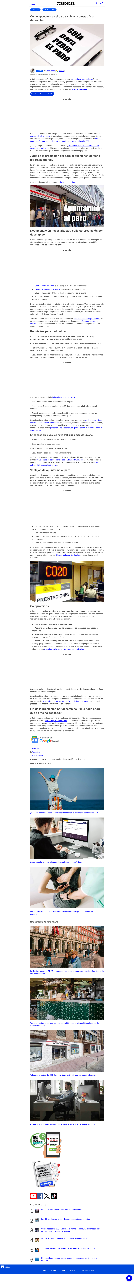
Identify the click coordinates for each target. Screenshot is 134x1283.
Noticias (35, 748)
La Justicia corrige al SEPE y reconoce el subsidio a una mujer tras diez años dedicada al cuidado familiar (67, 972)
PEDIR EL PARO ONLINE (42, 94)
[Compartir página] (101, 3)
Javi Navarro (50, 71)
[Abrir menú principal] (33, 3)
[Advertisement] (67, 115)
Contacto (53, 1270)
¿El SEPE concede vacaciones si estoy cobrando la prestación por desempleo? (64, 813)
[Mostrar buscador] (97, 3)
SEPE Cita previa (79, 89)
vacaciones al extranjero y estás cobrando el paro (65, 649)
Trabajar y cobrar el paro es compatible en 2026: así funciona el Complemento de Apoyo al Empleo (64, 1024)
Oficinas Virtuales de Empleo (68, 555)
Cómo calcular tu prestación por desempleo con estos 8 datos (56, 862)
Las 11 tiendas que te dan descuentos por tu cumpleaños (65, 1219)
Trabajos (35, 10)
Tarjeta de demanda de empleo (48, 289)
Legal (63, 1270)
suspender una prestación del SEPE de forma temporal (65, 701)
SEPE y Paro (49, 10)
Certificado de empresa (44, 286)
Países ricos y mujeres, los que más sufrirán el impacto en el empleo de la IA (62, 1124)
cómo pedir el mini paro (40, 136)
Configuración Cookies (87, 1270)
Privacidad (73, 1270)
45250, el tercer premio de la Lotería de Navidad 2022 (64, 1239)
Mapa (44, 1270)
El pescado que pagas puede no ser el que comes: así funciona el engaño (69, 1259)
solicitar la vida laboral (67, 182)
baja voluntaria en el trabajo (63, 397)
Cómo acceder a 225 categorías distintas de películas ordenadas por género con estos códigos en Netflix (70, 1230)
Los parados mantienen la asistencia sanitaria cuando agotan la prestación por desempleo (63, 913)
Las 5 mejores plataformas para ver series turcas (61, 1209)
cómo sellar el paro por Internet (87, 319)
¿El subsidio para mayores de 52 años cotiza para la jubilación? (68, 1248)
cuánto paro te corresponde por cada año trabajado (59, 460)
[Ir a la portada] (66, 3)
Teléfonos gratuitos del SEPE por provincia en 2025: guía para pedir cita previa (63, 1075)
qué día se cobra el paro (82, 79)
